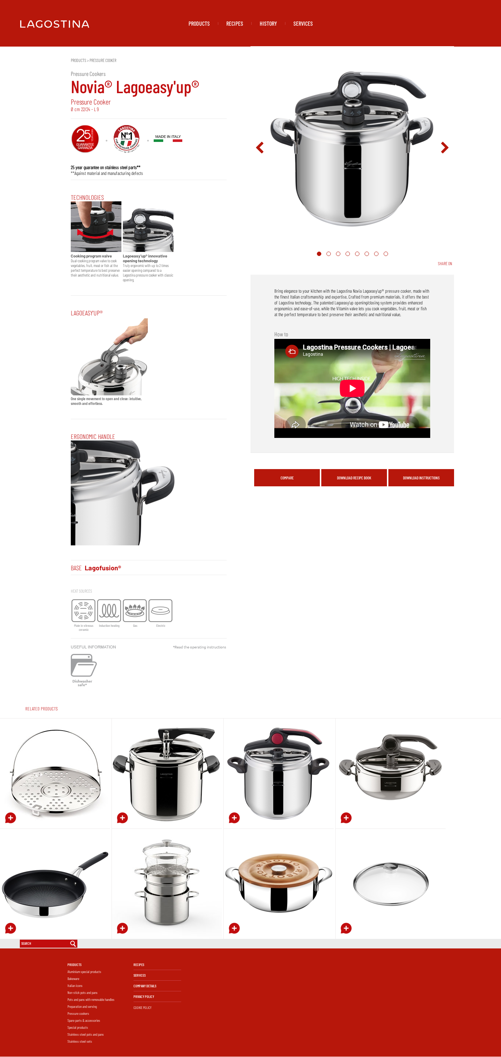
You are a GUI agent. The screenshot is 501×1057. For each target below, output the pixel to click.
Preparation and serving (82, 1006)
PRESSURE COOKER (102, 60)
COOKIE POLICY (142, 1007)
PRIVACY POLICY (144, 996)
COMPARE (287, 477)
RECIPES (234, 23)
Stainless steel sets (79, 1041)
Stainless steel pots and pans (85, 1034)
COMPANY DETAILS (145, 986)
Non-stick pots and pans (82, 992)
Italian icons (75, 985)
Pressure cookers (78, 1013)
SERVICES (303, 23)
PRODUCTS (199, 23)
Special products (77, 1027)
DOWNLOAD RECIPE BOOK (354, 477)
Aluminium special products (84, 971)
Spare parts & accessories (83, 1020)
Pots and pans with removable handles (90, 999)
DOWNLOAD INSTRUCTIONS (421, 477)
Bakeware (73, 978)
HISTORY (268, 23)
